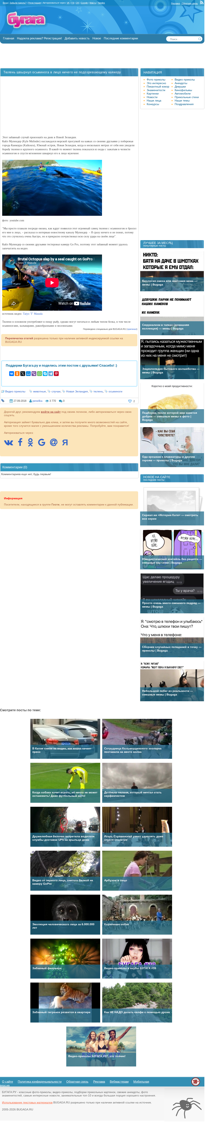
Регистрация (34, 3)
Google (84, 3)
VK (68, 3)
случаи (56, 391)
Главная (8, 38)
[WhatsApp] (39, 373)
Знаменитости (156, 90)
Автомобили (183, 93)
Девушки (180, 86)
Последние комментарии (121, 38)
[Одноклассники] (17, 373)
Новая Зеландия (77, 391)
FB (72, 3)
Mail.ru (93, 3)
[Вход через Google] (43, 444)
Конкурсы (153, 104)
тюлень (98, 391)
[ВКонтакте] (11, 373)
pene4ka (37, 400)
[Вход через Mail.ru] (55, 444)
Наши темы (182, 100)
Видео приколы (15, 391)
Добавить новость (77, 38)
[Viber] (34, 373)
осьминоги (115, 391)
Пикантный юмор (158, 86)
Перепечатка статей (19, 338)
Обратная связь (189, 3)
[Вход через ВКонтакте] (10, 444)
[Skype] (45, 373)
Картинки (153, 93)
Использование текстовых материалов (27, 1102)
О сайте (7, 1081)
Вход (5, 3)
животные (39, 391)
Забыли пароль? (18, 3)
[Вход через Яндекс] (67, 444)
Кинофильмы (183, 90)
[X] (22, 373)
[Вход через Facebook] (22, 444)
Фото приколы (156, 79)
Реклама (175, 3)
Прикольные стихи (187, 97)
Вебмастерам (119, 1081)
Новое (96, 38)
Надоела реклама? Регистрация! (39, 38)
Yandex (101, 3)
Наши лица (154, 100)
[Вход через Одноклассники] (32, 444)
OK (77, 3)
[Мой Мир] (28, 373)
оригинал (132, 329)
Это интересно (156, 83)
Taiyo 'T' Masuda (33, 313)
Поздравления (184, 104)
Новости (152, 97)
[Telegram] (50, 373)
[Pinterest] (56, 373)
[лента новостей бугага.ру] (202, 3)
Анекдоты (181, 83)
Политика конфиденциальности (39, 1081)
